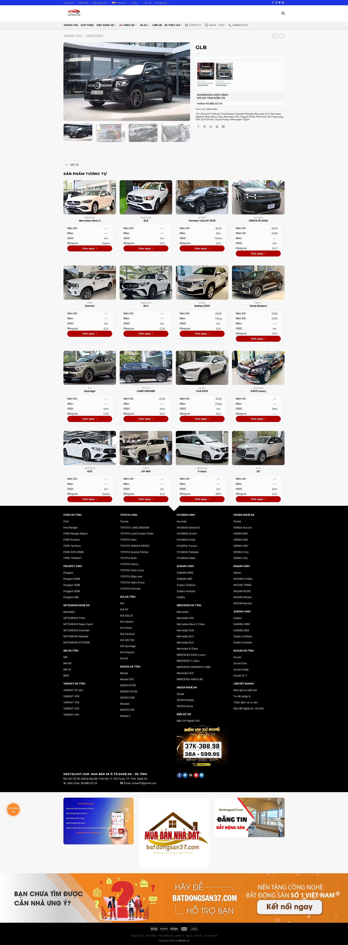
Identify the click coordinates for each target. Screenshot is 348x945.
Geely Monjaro (258, 305)
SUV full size (207, 119)
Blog (134, 2)
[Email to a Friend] (211, 127)
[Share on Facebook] (199, 127)
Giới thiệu (83, 2)
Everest (89, 305)
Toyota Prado (222, 119)
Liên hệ (147, 2)
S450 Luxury (258, 391)
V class (202, 471)
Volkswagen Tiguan (240, 119)
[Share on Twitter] (205, 127)
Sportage (89, 391)
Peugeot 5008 (247, 116)
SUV (198, 119)
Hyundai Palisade (244, 113)
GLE (146, 220)
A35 (89, 471)
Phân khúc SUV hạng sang (269, 116)
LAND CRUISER (146, 391)
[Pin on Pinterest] (217, 127)
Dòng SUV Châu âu (210, 113)
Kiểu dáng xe (99, 2)
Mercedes (95, 36)
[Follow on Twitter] (280, 3)
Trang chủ (68, 2)
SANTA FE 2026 (258, 220)
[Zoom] (68, 116)
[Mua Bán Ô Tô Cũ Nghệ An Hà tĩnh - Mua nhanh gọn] (84, 13)
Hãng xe (121, 2)
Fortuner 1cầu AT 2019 (202, 220)
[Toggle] (66, 165)
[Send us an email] (283, 3)
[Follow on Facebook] (273, 3)
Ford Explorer (227, 113)
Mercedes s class (214, 116)
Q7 (258, 471)
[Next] (183, 82)
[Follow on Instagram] (276, 3)
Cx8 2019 (202, 391)
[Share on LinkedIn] (223, 127)
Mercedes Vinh (231, 116)
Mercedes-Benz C (90, 220)
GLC (145, 305)
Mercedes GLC (262, 113)
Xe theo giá (160, 2)
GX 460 (145, 471)
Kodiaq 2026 (202, 305)
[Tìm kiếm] (283, 13)
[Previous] (70, 82)
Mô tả (74, 164)
